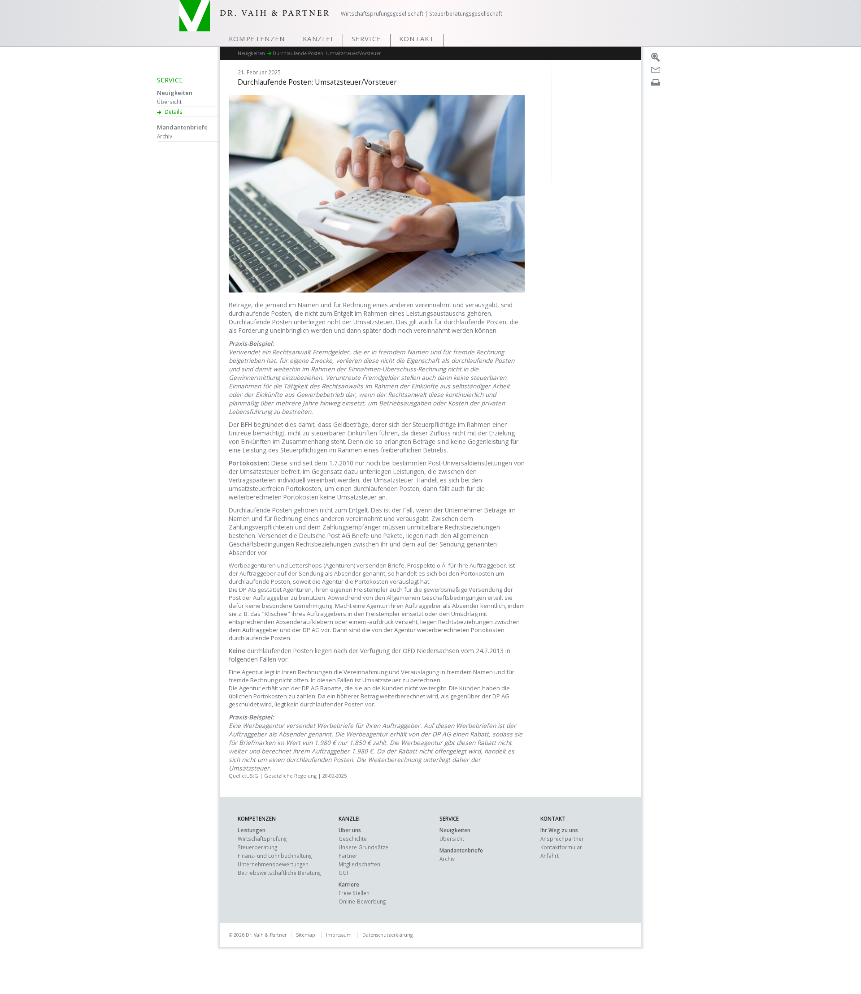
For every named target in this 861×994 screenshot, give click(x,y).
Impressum (339, 935)
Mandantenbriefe (182, 127)
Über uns (350, 830)
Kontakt (416, 38)
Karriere (349, 884)
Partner (348, 855)
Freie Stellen (354, 892)
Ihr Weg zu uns (559, 830)
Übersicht (169, 101)
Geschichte (353, 838)
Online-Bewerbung (362, 901)
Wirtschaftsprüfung (262, 838)
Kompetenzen (257, 38)
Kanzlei (318, 38)
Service (366, 38)
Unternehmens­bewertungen (273, 864)
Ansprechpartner (562, 838)
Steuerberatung (257, 847)
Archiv (164, 136)
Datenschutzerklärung (387, 935)
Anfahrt (549, 855)
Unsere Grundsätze (363, 847)
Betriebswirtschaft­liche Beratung (279, 872)
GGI (343, 872)
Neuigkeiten (174, 93)
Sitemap (305, 935)
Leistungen (251, 830)
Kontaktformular (561, 847)
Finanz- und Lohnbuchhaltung (275, 855)
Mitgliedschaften (359, 864)
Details (174, 111)
